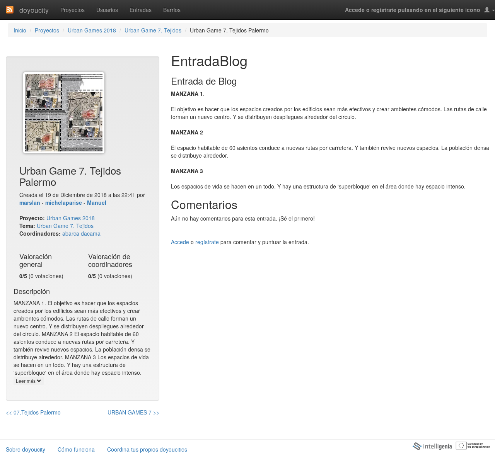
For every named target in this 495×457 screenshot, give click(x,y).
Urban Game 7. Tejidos (153, 30)
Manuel (96, 202)
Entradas (141, 10)
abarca (70, 233)
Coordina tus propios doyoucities (147, 449)
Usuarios (107, 10)
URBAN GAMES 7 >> (133, 412)
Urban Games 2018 (92, 30)
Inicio (20, 30)
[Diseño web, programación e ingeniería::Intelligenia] (432, 446)
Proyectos (72, 10)
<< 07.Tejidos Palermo (33, 412)
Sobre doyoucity (25, 449)
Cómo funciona (76, 449)
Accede (180, 242)
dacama (91, 233)
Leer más (26, 380)
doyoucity (34, 10)
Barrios (172, 10)
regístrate (207, 242)
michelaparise (63, 202)
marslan (29, 202)
